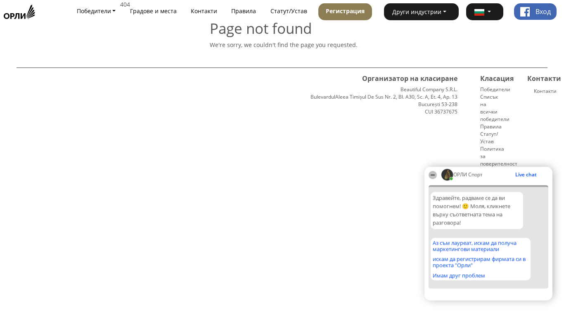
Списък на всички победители (494, 108)
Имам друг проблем (459, 275)
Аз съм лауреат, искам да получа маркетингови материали (475, 246)
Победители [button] (94, 11)
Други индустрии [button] (416, 12)
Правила (243, 11)
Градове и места (153, 11)
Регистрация (345, 11)
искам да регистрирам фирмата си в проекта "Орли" (479, 262)
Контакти (204, 11)
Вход (542, 11)
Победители (495, 89)
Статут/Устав (288, 11)
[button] (484, 11)
